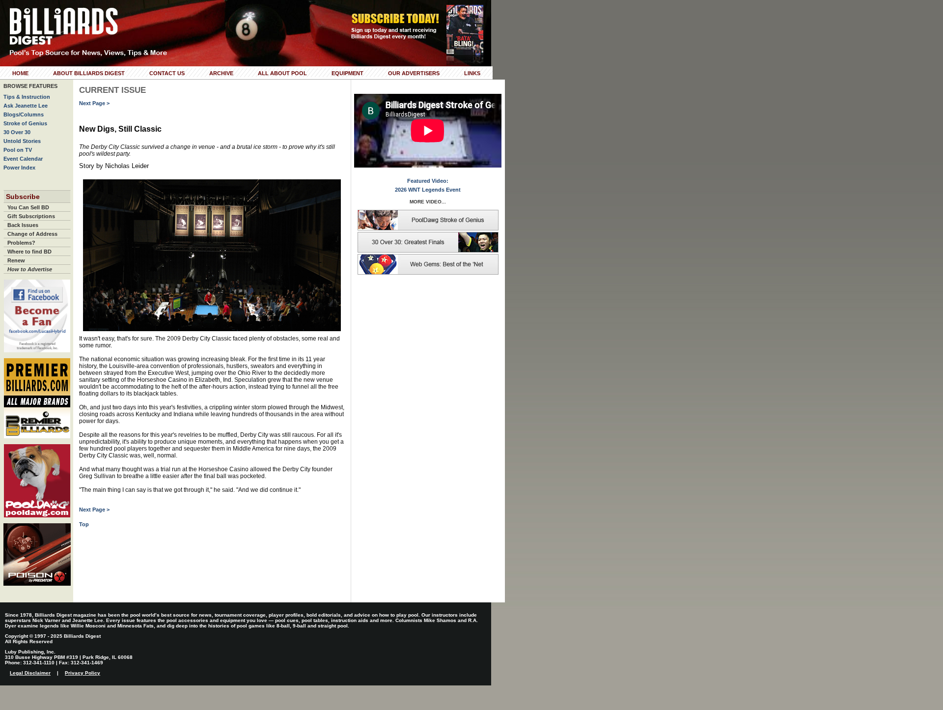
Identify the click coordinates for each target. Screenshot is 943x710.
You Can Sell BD (28, 207)
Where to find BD (29, 252)
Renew (16, 260)
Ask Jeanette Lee (25, 106)
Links (472, 73)
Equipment (347, 73)
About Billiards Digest (89, 73)
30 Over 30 (16, 132)
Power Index (19, 167)
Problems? (21, 243)
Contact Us (167, 73)
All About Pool (282, 73)
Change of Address (32, 234)
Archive (221, 73)
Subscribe (23, 196)
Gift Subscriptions (31, 216)
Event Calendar (23, 159)
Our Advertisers (414, 73)
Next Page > (94, 103)
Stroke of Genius (25, 123)
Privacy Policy (82, 673)
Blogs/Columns (23, 114)
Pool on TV (17, 150)
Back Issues (22, 225)
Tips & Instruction (26, 97)
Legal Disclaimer (30, 673)
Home (20, 73)
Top (84, 524)
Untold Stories (22, 141)
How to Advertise (29, 269)
